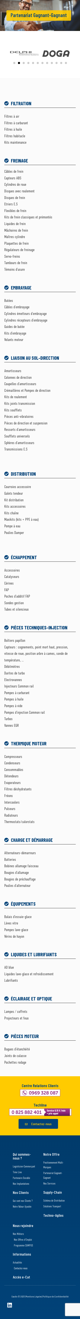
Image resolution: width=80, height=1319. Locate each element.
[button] (14, 63)
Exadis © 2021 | (19, 1296)
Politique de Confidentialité (55, 1296)
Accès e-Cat (21, 1277)
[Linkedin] (9, 1305)
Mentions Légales (34, 1296)
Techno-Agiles (53, 1215)
